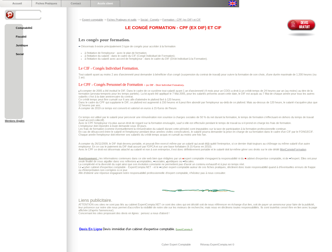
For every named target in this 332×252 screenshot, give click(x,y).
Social (20, 54)
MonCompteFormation (293, 149)
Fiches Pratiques (46, 3)
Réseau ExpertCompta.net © (217, 244)
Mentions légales (15, 120)
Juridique (22, 45)
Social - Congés (149, 19)
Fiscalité (21, 36)
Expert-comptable (92, 19)
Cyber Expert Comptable (177, 244)
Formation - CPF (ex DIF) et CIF (181, 19)
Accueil (17, 3)
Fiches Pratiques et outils (122, 19)
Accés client (105, 3)
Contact (76, 3)
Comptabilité (24, 27)
